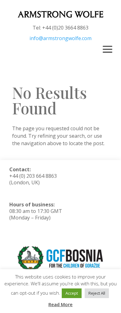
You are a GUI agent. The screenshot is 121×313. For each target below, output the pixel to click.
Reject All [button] (96, 293)
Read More (60, 304)
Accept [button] (71, 293)
